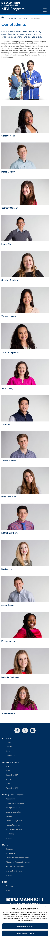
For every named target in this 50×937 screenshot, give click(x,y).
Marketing (10, 834)
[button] (45, 906)
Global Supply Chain (14, 820)
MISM (8, 779)
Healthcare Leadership (15, 866)
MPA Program (13, 9)
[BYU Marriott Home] (11, 3)
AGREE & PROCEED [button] (25, 933)
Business (9, 849)
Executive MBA (12, 775)
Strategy (9, 838)
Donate (9, 747)
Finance (9, 816)
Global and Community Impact (18, 862)
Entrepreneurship (13, 807)
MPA (8, 784)
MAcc (8, 766)
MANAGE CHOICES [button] (25, 926)
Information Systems (14, 829)
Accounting (10, 799)
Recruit (9, 751)
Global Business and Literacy (17, 858)
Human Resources (13, 825)
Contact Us (10, 755)
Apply (8, 742)
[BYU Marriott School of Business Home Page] (2, 17)
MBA (8, 770)
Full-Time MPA (23, 18)
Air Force (9, 886)
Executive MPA (12, 788)
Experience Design (13, 812)
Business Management (15, 803)
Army (8, 890)
